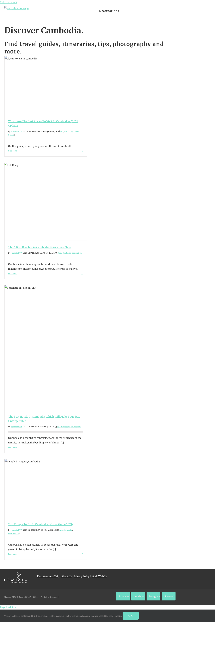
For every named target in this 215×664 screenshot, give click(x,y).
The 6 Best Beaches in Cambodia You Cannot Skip (40, 201)
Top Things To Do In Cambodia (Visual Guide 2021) (40, 488)
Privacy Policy (82, 576)
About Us (66, 576)
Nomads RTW (16, 131)
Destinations (77, 253)
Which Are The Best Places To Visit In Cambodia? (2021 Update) (40, 85)
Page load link (8, 607)
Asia (61, 131)
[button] (206, 10)
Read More (12, 151)
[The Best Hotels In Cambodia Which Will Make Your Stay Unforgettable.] (46, 347)
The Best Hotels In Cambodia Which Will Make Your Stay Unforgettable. (40, 347)
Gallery (51, 85)
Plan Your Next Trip (48, 576)
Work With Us (99, 576)
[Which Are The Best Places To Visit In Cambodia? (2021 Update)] (46, 85)
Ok (130, 615)
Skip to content (8, 2)
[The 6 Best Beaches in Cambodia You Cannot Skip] (46, 202)
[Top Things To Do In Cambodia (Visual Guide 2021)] (46, 488)
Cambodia (68, 131)
